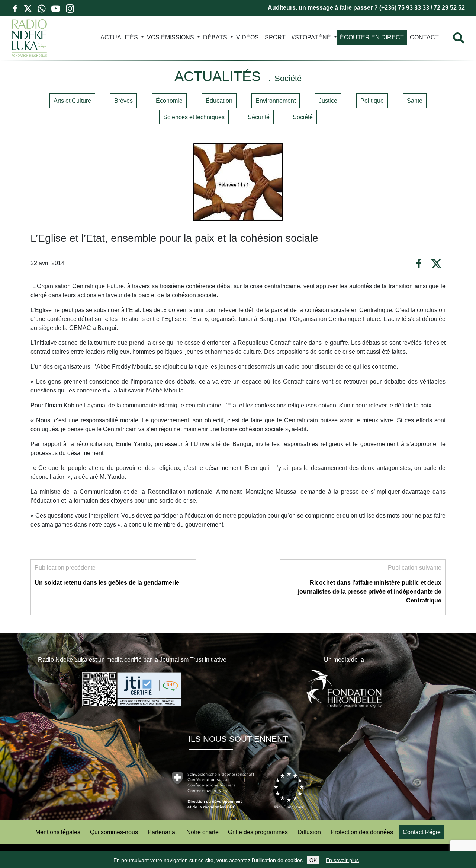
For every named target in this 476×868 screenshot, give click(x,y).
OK (313, 860)
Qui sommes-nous (114, 832)
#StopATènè (311, 37)
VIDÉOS (247, 37)
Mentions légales (57, 832)
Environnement (275, 101)
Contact (424, 37)
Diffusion (309, 832)
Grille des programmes (258, 832)
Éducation (219, 101)
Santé (414, 101)
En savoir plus (342, 860)
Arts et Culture (72, 101)
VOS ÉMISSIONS (170, 37)
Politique (372, 101)
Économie (169, 101)
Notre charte (202, 832)
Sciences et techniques (194, 117)
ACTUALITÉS (119, 37)
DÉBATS (215, 37)
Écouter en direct (372, 37)
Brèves (123, 101)
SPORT (275, 37)
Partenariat (162, 832)
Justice (328, 101)
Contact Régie (422, 832)
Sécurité (259, 117)
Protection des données (362, 832)
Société (303, 117)
